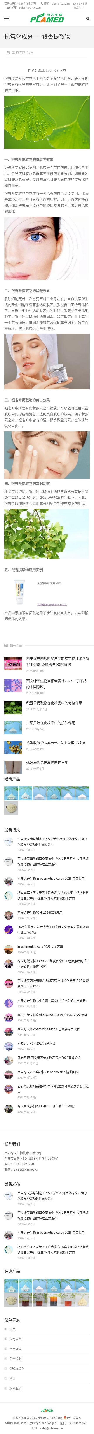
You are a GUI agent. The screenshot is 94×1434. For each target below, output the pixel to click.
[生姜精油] (68, 1300)
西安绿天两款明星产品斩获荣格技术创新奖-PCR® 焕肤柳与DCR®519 (57, 662)
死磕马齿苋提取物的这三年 (47, 762)
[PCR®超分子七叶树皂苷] (54, 793)
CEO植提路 (16, 1368)
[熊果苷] (68, 793)
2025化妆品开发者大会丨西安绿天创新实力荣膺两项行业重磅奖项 (53, 929)
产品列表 (15, 1349)
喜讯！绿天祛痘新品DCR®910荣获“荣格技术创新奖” (53, 1015)
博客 (12, 1378)
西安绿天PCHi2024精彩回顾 (36, 1043)
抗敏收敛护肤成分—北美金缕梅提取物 (55, 743)
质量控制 (15, 1359)
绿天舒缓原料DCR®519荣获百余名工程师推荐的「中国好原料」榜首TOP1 (53, 963)
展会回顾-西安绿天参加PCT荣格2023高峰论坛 (49, 1058)
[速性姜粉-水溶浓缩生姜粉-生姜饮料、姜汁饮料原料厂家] (82, 1300)
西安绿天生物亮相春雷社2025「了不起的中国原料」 (56, 684)
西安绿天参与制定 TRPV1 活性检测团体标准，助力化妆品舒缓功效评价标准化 (52, 841)
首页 (12, 1329)
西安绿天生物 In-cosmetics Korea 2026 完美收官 (51, 878)
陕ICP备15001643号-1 (42, 1423)
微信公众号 (80, 5)
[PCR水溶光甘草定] (82, 793)
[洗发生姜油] (40, 1300)
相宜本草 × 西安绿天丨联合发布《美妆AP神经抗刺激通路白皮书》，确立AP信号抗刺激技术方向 (53, 895)
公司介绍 (15, 1339)
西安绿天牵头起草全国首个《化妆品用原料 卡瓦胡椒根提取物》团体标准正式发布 (53, 861)
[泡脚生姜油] (26, 1300)
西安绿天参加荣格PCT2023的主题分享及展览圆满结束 (53, 1089)
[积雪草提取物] (40, 793)
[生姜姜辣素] (54, 1300)
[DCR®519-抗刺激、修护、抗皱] (11, 793)
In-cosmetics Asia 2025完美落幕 (40, 946)
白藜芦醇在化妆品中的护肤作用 (50, 723)
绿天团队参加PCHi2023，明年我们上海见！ (47, 1106)
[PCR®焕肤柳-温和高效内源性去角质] (26, 793)
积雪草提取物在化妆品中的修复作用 (54, 703)
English (77, 3)
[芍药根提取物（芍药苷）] (11, 808)
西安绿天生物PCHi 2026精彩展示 (39, 912)
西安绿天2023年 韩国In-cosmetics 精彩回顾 (47, 1072)
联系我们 (15, 1388)
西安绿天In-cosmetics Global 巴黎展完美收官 (48, 1029)
